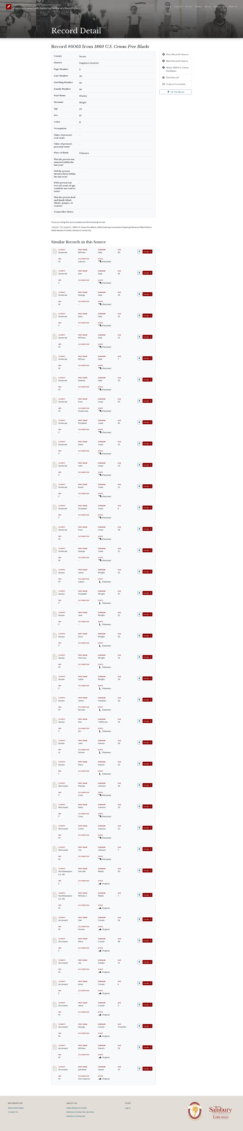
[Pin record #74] (139, 380)
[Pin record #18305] (139, 983)
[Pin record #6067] (139, 678)
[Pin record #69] (139, 273)
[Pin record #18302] (139, 919)
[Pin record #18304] (139, 962)
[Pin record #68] (139, 251)
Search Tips (220, 6)
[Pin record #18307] (139, 1026)
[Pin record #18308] (139, 1047)
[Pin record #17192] (139, 870)
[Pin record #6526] (139, 742)
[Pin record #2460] (139, 401)
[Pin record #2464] (139, 486)
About (208, 6)
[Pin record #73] (139, 358)
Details (147, 251)
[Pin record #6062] (139, 593)
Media (198, 6)
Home (168, 6)
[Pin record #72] (139, 337)
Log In (127, 1108)
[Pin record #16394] (139, 785)
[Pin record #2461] (139, 422)
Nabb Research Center (76, 1108)
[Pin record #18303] (139, 941)
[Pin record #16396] (139, 828)
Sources (178, 6)
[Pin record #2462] (139, 443)
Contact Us (13, 1112)
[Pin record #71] (139, 316)
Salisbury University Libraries (80, 1112)
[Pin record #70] (139, 294)
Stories (188, 6)
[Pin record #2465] (139, 508)
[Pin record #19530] (139, 1069)
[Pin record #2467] (139, 550)
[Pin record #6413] (139, 700)
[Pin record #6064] (139, 614)
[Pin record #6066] (139, 657)
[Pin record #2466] (139, 529)
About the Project (16, 1108)
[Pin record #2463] (139, 465)
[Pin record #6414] (139, 721)
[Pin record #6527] (139, 764)
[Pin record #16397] (139, 849)
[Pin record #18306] (139, 1005)
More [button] (232, 6)
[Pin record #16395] (139, 806)
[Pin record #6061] (139, 572)
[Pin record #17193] (139, 895)
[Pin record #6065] (139, 636)
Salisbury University (75, 1116)
